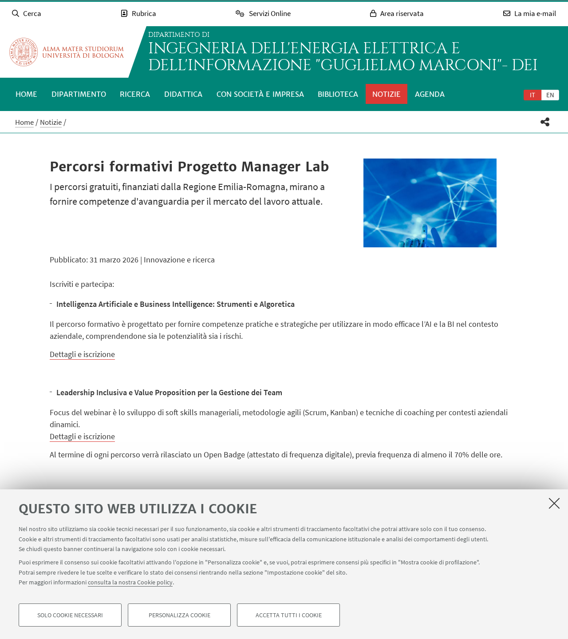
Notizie (386, 94)
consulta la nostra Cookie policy (130, 582)
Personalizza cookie (179, 615)
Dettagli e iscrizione (82, 354)
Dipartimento (78, 94)
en (550, 95)
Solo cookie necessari (70, 615)
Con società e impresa (260, 94)
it (532, 95)
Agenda (430, 94)
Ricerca (135, 94)
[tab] (532, 94)
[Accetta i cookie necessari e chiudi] (554, 503)
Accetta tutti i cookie (289, 615)
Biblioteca (338, 94)
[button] (545, 122)
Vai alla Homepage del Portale (66, 52)
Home (26, 94)
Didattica (183, 94)
